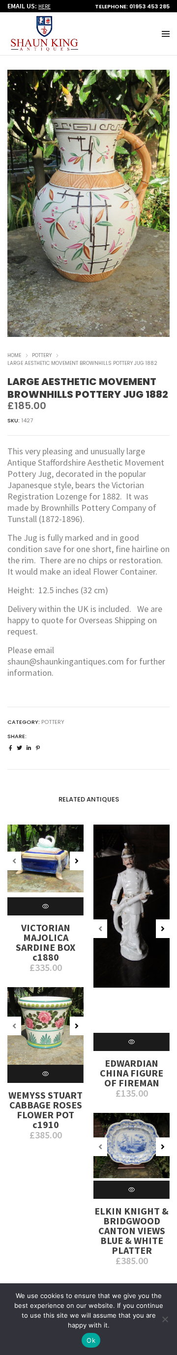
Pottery (42, 355)
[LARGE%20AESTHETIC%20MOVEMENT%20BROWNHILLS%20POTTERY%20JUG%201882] (10, 748)
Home (14, 355)
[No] (165, 1319)
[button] (157, 205)
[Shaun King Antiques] (44, 47)
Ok (91, 1340)
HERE (44, 6)
